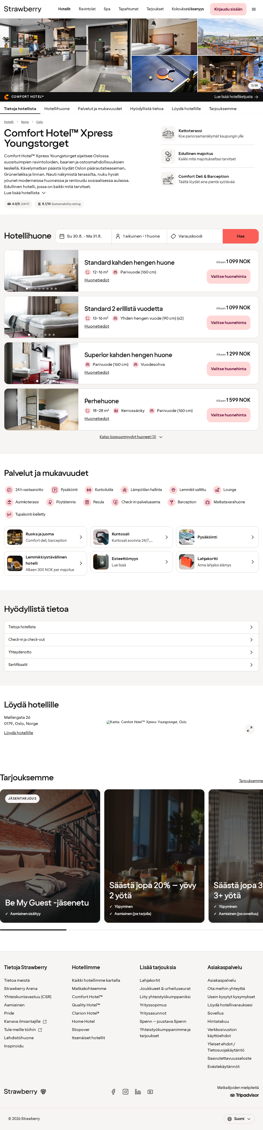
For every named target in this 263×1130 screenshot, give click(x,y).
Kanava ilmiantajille (22, 1021)
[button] (41, 271)
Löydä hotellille (186, 109)
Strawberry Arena (20, 988)
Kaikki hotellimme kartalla (96, 980)
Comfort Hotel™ (87, 997)
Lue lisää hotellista (22, 193)
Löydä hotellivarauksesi (230, 1005)
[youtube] (150, 1092)
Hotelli (9, 122)
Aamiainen (14, 1005)
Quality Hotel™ (86, 1005)
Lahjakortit (150, 980)
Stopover (81, 1030)
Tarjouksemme (223, 109)
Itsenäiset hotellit (88, 1038)
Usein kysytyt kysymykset (231, 997)
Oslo (39, 122)
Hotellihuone (57, 109)
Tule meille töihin (20, 1030)
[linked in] (138, 1092)
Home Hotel (83, 1021)
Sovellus (216, 1013)
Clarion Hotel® (85, 1013)
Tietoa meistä (17, 980)
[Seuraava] (71, 271)
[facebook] (113, 1092)
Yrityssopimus (153, 1005)
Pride (9, 1013)
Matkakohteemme (89, 988)
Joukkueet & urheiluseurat (165, 988)
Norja (25, 122)
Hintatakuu (218, 1021)
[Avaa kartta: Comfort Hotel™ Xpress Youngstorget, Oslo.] (250, 729)
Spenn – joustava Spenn (163, 1021)
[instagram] (126, 1092)
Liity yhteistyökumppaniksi (165, 997)
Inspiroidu (14, 1046)
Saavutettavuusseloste (229, 1058)
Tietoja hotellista (20, 109)
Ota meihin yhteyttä (226, 988)
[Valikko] (254, 9)
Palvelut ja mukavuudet (100, 109)
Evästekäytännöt (224, 1066)
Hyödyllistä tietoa (147, 109)
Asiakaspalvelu (222, 980)
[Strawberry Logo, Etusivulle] (22, 9)
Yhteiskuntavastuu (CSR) (27, 997)
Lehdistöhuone (19, 1038)
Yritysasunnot (153, 1013)
